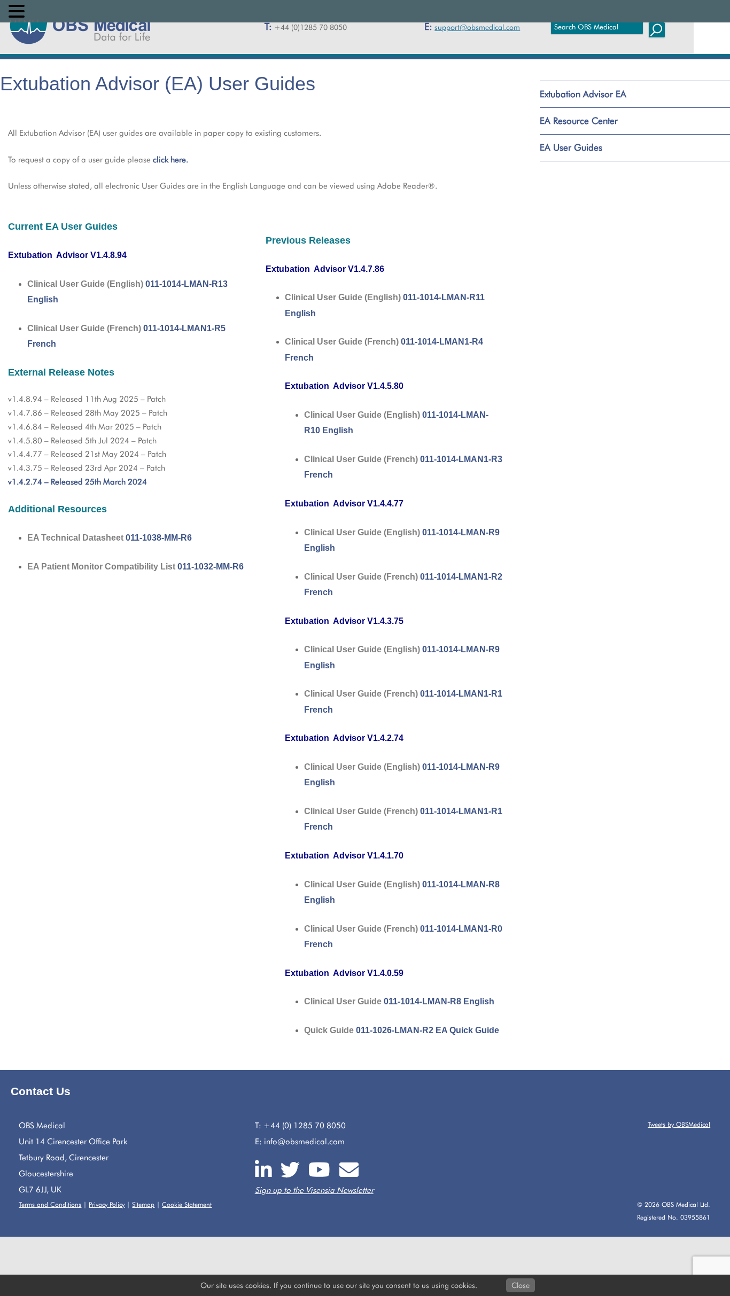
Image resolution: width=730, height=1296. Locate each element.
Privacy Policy (107, 1204)
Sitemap (143, 1204)
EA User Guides (571, 147)
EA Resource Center (579, 120)
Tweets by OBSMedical (679, 1124)
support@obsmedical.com (477, 27)
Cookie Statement (187, 1204)
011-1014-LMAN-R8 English (439, 1001)
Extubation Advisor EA (583, 94)
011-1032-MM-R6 (210, 566)
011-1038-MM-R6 (159, 537)
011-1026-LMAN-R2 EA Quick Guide (427, 1030)
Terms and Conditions (50, 1204)
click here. (170, 160)
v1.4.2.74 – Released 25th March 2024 (77, 482)
